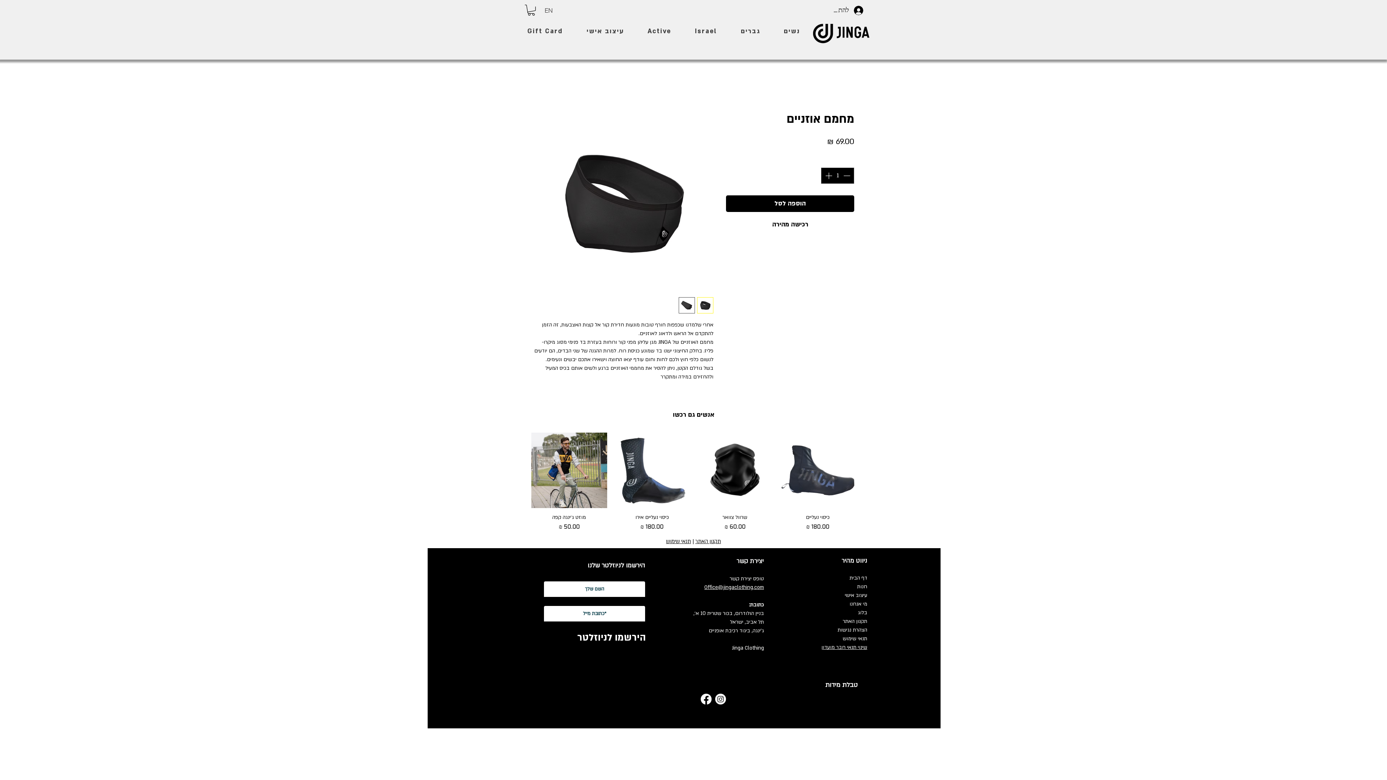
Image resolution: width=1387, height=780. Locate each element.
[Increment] (828, 175)
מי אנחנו (858, 604)
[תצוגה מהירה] (818, 470)
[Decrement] (848, 175)
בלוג (862, 612)
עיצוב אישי (856, 595)
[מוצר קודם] (866, 470)
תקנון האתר (855, 621)
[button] (531, 10)
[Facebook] (706, 699)
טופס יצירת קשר (747, 578)
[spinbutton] (838, 175)
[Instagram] (720, 699)
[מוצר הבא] (521, 470)
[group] (693, 485)
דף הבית (858, 578)
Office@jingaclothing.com (734, 587)
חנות (862, 586)
